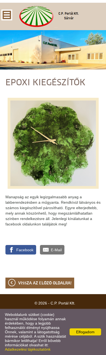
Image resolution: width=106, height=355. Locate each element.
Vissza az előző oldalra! (44, 283)
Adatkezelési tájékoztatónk (28, 349)
